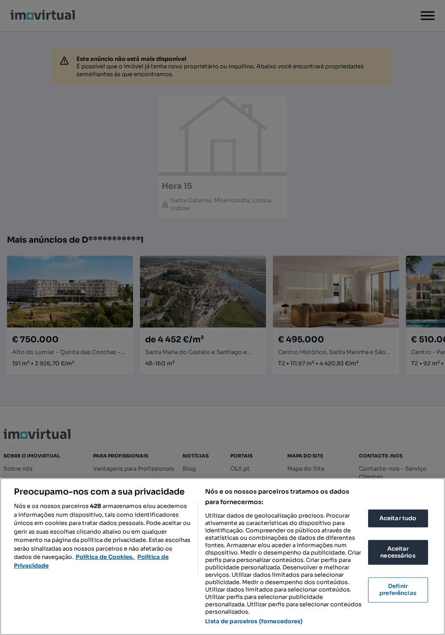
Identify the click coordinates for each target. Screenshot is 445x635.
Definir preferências (397, 590)
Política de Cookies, (105, 557)
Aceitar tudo (398, 518)
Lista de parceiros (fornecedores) (253, 621)
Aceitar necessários (397, 552)
